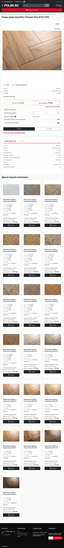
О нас (18, 531)
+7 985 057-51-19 (19, 1)
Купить (19, 128)
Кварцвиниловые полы (10, 14)
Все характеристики (9, 96)
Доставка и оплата (22, 533)
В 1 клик (49, 128)
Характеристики (10, 141)
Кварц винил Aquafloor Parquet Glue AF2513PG (44, 14)
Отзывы (21, 141)
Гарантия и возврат (22, 534)
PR (7, 546)
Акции (18, 536)
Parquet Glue (28, 14)
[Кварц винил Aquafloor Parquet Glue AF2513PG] (32, 50)
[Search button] (47, 5)
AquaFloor (20, 14)
